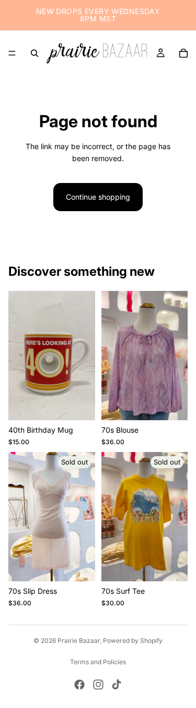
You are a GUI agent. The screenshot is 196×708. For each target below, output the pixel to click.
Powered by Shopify (133, 640)
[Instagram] (98, 684)
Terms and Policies (98, 662)
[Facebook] (79, 684)
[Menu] (12, 53)
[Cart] (183, 53)
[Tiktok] (116, 684)
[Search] (34, 53)
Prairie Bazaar (78, 640)
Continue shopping (98, 196)
